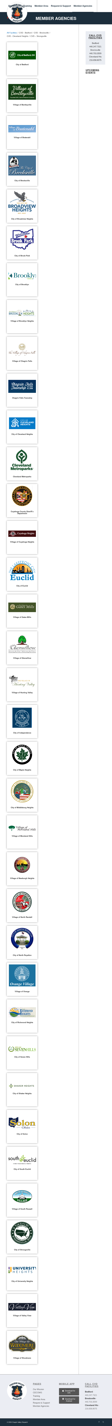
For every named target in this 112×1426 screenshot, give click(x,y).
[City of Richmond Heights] (22, 1012)
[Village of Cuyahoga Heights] (22, 534)
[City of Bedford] (22, 55)
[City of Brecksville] (22, 165)
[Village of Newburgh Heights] (22, 865)
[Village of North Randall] (22, 902)
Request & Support (41, 1403)
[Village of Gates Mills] (22, 607)
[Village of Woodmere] (22, 1343)
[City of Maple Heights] (22, 754)
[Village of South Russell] (22, 1196)
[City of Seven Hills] (22, 1049)
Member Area (39, 1399)
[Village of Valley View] (22, 1307)
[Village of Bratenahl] (22, 128)
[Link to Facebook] (8, 18)
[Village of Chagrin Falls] (22, 349)
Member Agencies (56, 18)
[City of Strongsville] (22, 1233)
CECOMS (37, 1392)
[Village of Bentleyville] (22, 92)
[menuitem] (14, 6)
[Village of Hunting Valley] (22, 680)
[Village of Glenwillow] (22, 644)
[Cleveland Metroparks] (22, 460)
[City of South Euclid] (22, 1159)
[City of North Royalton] (22, 938)
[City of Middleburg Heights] (22, 791)
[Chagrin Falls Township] (22, 386)
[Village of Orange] (22, 975)
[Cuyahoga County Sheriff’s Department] (22, 495)
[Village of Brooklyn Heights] (22, 313)
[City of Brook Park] (22, 239)
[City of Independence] (22, 718)
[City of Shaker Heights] (22, 1085)
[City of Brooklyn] (22, 276)
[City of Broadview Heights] (22, 202)
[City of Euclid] (22, 570)
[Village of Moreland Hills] (22, 828)
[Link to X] (12, 18)
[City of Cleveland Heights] (22, 423)
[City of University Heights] (22, 1270)
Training (36, 1396)
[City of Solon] (22, 1123)
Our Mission (38, 1389)
